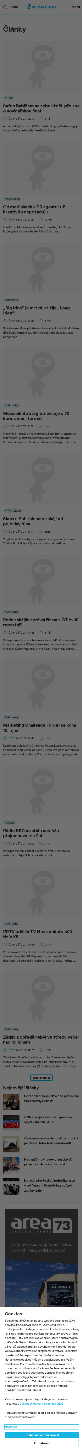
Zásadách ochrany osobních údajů (42, 1403)
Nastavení (11, 1427)
